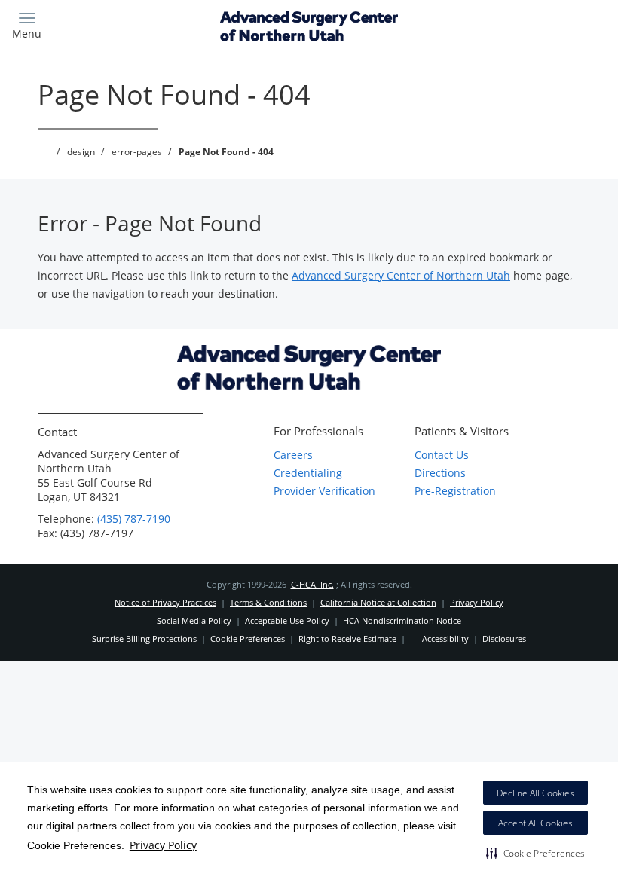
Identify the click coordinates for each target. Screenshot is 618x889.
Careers (293, 455)
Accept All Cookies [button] (535, 823)
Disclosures (504, 638)
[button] (535, 853)
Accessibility (445, 638)
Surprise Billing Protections (144, 638)
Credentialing (308, 473)
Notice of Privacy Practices (165, 602)
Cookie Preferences (247, 638)
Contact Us (442, 455)
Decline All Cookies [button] (535, 793)
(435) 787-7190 (133, 519)
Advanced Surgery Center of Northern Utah (401, 275)
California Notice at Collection (378, 602)
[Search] (532, 24)
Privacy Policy (163, 845)
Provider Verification (324, 491)
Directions (440, 473)
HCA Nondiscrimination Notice (402, 620)
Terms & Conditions (268, 602)
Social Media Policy (194, 620)
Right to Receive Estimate (347, 638)
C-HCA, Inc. (312, 584)
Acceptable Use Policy (287, 620)
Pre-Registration (455, 491)
